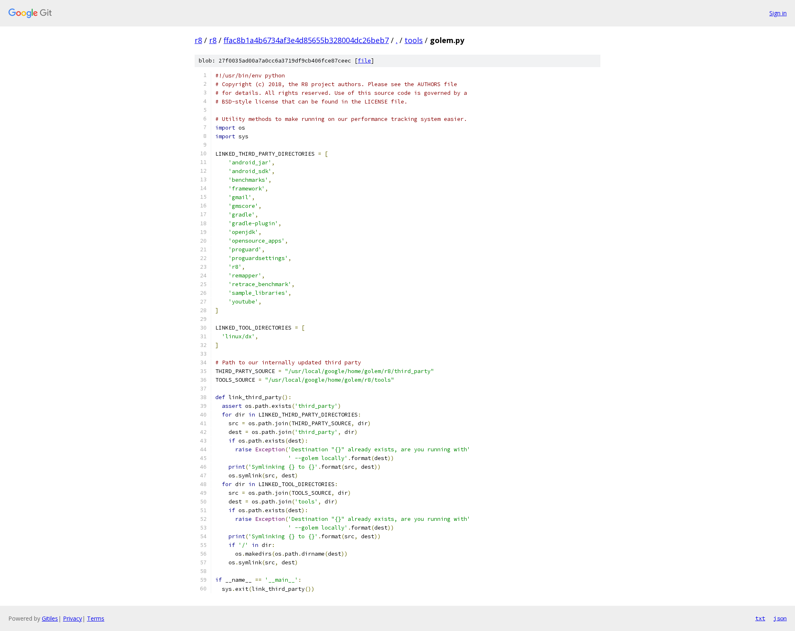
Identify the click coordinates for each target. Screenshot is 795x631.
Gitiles (50, 618)
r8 (198, 40)
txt (760, 618)
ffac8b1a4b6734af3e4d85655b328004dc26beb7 (306, 40)
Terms (95, 618)
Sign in (778, 13)
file (364, 60)
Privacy (72, 618)
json (780, 618)
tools (414, 40)
